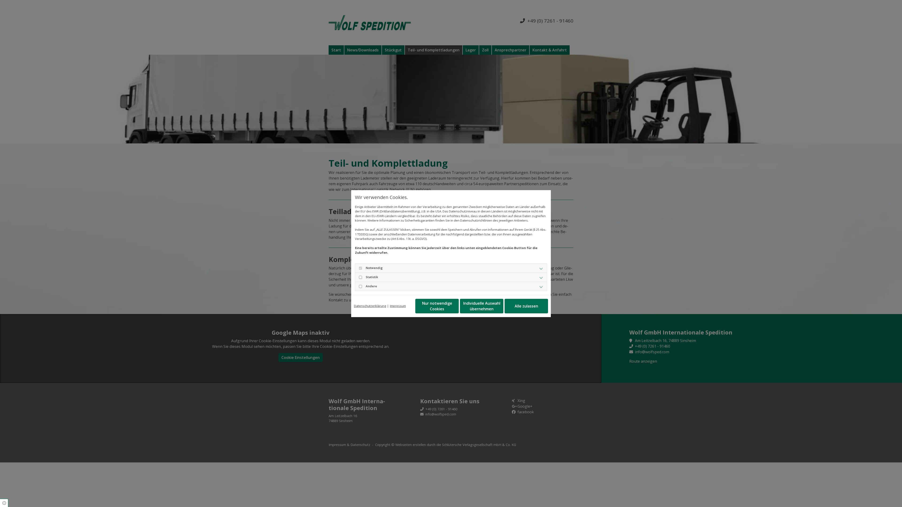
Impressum (398, 306)
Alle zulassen (526, 306)
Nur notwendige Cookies (437, 306)
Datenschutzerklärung (370, 306)
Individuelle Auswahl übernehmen (481, 306)
